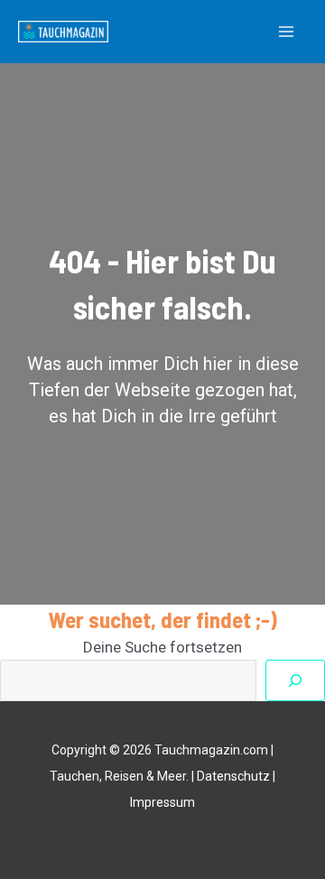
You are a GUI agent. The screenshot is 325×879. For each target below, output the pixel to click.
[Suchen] (295, 680)
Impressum (162, 802)
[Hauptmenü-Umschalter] (287, 31)
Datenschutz (233, 776)
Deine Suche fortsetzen (162, 647)
